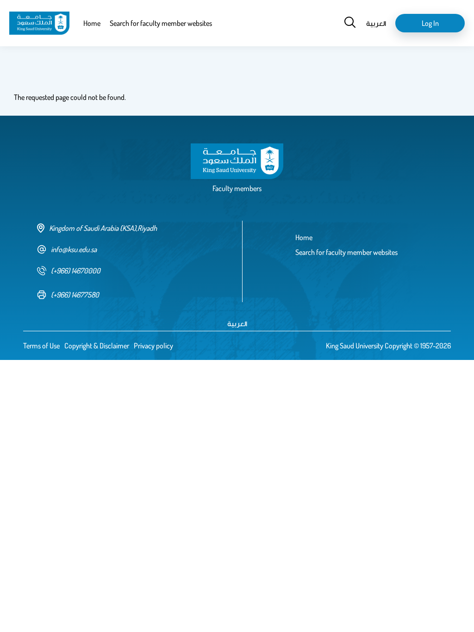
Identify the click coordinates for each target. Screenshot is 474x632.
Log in (430, 23)
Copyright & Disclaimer (96, 345)
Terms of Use (41, 345)
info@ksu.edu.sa (74, 249)
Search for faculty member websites (161, 23)
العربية (376, 23)
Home (91, 23)
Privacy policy (153, 345)
